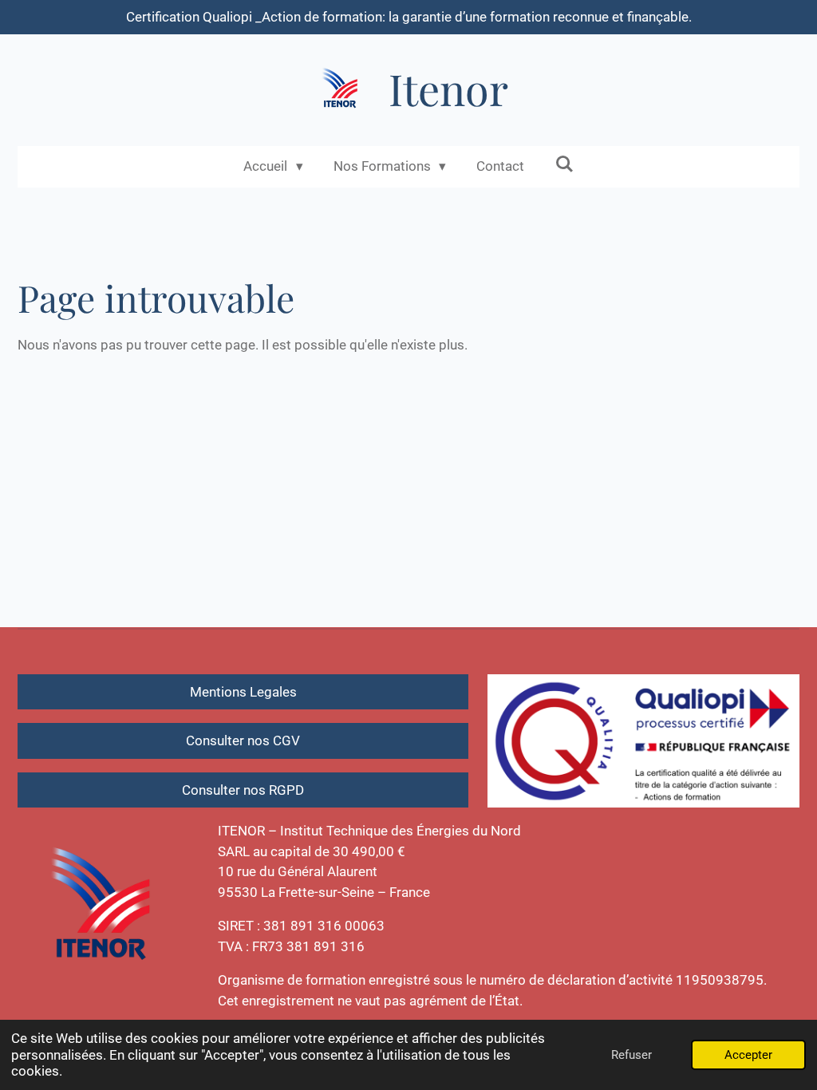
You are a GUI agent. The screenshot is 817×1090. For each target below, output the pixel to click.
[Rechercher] (564, 164)
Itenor (448, 88)
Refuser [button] (631, 1055)
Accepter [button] (748, 1055)
